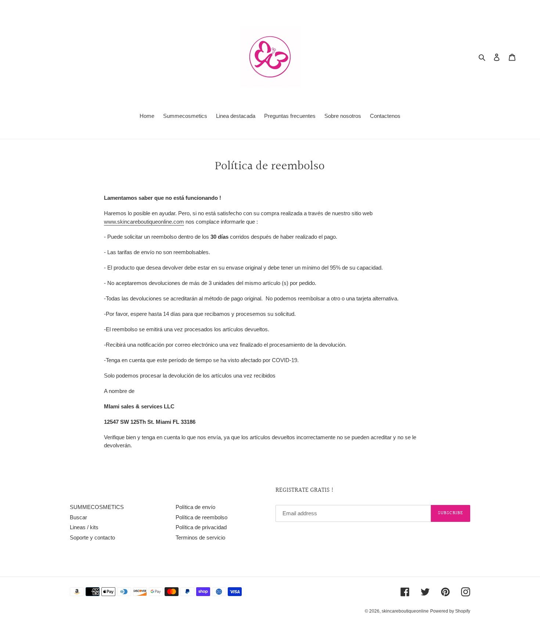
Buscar (78, 517)
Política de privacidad (201, 527)
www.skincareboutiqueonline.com (144, 222)
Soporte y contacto (92, 537)
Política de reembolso (201, 517)
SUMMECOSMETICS (97, 507)
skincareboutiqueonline (405, 611)
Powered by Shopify (450, 611)
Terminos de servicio (200, 537)
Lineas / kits (84, 527)
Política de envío (195, 507)
